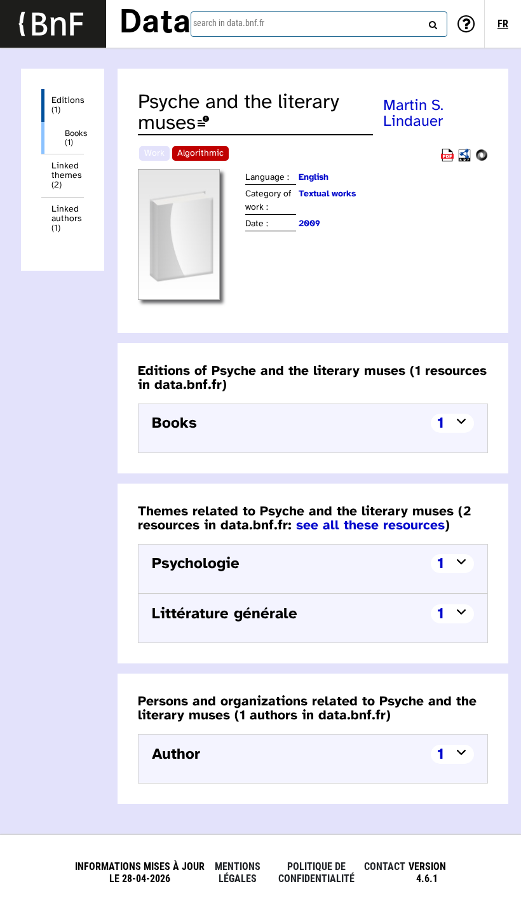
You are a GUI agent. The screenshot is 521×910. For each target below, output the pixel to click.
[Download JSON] (481, 159)
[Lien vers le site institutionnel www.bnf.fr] (53, 24)
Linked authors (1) (66, 219)
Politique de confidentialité (316, 872)
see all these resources (370, 526)
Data (155, 23)
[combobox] (319, 24)
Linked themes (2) (66, 175)
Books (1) (74, 138)
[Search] (431, 22)
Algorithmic (200, 153)
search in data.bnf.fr (228, 23)
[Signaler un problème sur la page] (203, 123)
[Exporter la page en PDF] (447, 159)
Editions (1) (67, 105)
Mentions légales (237, 872)
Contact (384, 866)
